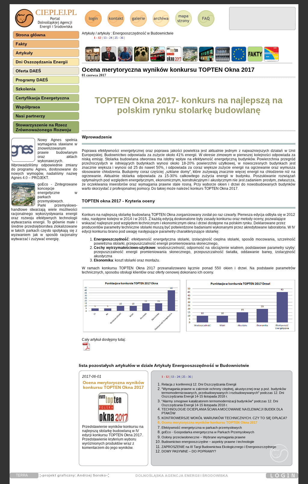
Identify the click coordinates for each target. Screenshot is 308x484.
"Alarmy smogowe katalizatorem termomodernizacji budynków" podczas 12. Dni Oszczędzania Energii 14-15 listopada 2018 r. (220, 403)
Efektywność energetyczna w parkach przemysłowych (202, 427)
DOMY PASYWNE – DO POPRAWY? (189, 451)
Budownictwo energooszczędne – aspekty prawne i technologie (208, 441)
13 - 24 (107, 37)
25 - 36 (119, 37)
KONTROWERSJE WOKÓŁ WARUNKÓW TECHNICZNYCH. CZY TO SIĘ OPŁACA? (224, 418)
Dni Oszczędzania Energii (42, 61)
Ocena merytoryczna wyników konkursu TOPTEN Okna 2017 (209, 422)
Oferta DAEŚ (28, 70)
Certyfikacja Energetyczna (42, 97)
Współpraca (28, 106)
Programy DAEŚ (32, 79)
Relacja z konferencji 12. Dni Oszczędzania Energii (199, 384)
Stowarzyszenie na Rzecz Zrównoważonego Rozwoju (43, 127)
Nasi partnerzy (30, 115)
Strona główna (30, 34)
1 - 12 (97, 37)
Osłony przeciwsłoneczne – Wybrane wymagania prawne (203, 437)
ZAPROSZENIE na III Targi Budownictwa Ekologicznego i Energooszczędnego (219, 447)
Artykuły (24, 52)
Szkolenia (25, 88)
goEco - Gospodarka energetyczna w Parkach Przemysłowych (208, 432)
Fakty (21, 43)
